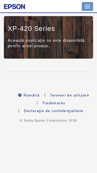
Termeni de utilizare (69, 95)
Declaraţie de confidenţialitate (53, 111)
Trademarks (53, 103)
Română (31, 95)
